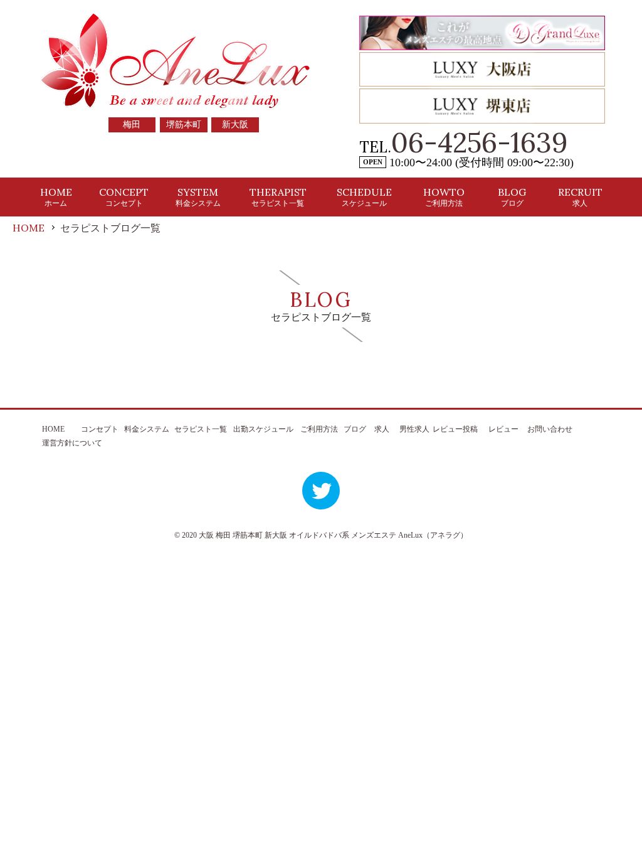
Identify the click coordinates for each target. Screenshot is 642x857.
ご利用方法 (319, 429)
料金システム (146, 429)
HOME (56, 197)
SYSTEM (198, 197)
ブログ (355, 429)
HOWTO (444, 197)
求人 (381, 429)
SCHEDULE (364, 197)
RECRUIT (580, 197)
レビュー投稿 (455, 429)
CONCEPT (124, 197)
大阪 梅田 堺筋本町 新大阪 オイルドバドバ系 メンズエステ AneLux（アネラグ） (333, 535)
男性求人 (414, 429)
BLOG (512, 197)
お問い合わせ (549, 429)
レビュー (503, 429)
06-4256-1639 (479, 142)
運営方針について (72, 443)
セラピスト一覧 (200, 429)
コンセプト (99, 429)
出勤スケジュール (263, 429)
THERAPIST (278, 197)
